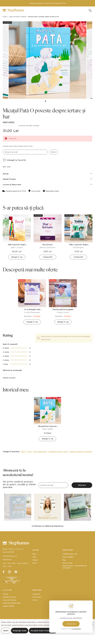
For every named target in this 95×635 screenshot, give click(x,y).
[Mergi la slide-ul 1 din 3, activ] (45, 101)
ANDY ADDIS (8, 122)
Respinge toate (19, 630)
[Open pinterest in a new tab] (15, 571)
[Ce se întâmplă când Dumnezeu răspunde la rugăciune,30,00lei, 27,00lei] (32, 293)
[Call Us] (90, 10)
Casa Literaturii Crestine (81, 451)
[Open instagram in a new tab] (9, 571)
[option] (32, 302)
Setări (5, 630)
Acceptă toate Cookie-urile (43, 630)
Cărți (23, 451)
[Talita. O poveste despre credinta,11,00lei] (78, 228)
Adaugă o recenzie (9, 377)
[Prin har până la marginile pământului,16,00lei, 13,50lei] (63, 293)
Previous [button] (5, 228)
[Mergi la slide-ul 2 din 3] (47, 101)
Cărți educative (40, 451)
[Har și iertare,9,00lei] (48, 228)
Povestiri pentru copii (58, 451)
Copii (29, 451)
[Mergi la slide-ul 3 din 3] (49, 101)
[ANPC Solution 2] (11, 581)
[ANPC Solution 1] (12, 578)
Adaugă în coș (16, 257)
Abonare (53, 152)
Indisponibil (47, 257)
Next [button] (89, 228)
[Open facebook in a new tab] (3, 571)
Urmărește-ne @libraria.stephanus (47, 526)
